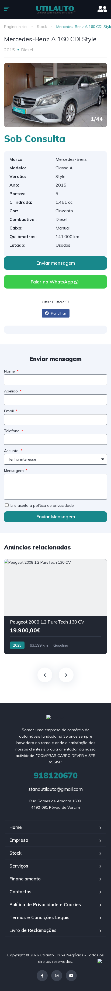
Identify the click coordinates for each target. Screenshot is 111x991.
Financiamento (25, 878)
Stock (42, 26)
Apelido (11, 391)
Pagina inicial (15, 26)
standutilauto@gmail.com (56, 789)
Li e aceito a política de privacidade (42, 505)
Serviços (18, 866)
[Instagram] (56, 975)
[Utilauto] (56, 9)
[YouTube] (71, 975)
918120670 (56, 775)
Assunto (12, 450)
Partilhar (58, 313)
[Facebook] (42, 975)
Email (9, 411)
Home (15, 827)
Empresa (18, 840)
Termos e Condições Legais (39, 917)
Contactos (20, 891)
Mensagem (14, 470)
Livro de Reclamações (33, 930)
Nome (10, 371)
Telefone (12, 430)
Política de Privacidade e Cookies (45, 904)
